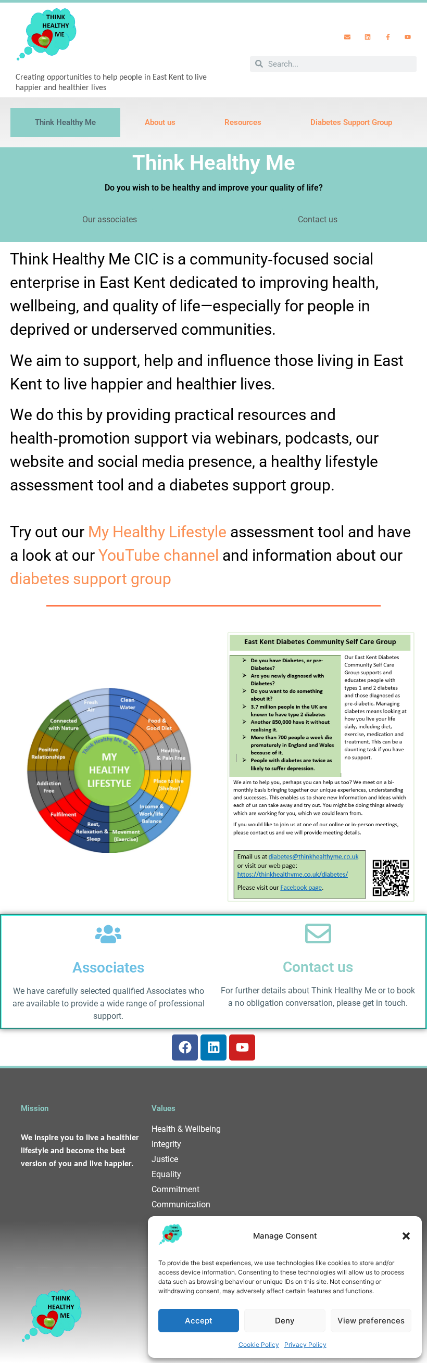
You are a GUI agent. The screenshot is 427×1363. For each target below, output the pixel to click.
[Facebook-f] (388, 37)
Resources (242, 122)
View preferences (371, 1321)
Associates (108, 967)
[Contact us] (318, 933)
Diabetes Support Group (351, 122)
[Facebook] (185, 1047)
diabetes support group (90, 579)
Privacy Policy (305, 1344)
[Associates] (108, 934)
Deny (285, 1321)
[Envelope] (348, 37)
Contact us (318, 967)
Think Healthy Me (65, 122)
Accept (198, 1321)
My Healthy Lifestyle (157, 532)
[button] (406, 1236)
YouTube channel (158, 555)
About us (160, 122)
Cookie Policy (258, 1344)
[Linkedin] (367, 37)
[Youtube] (408, 37)
